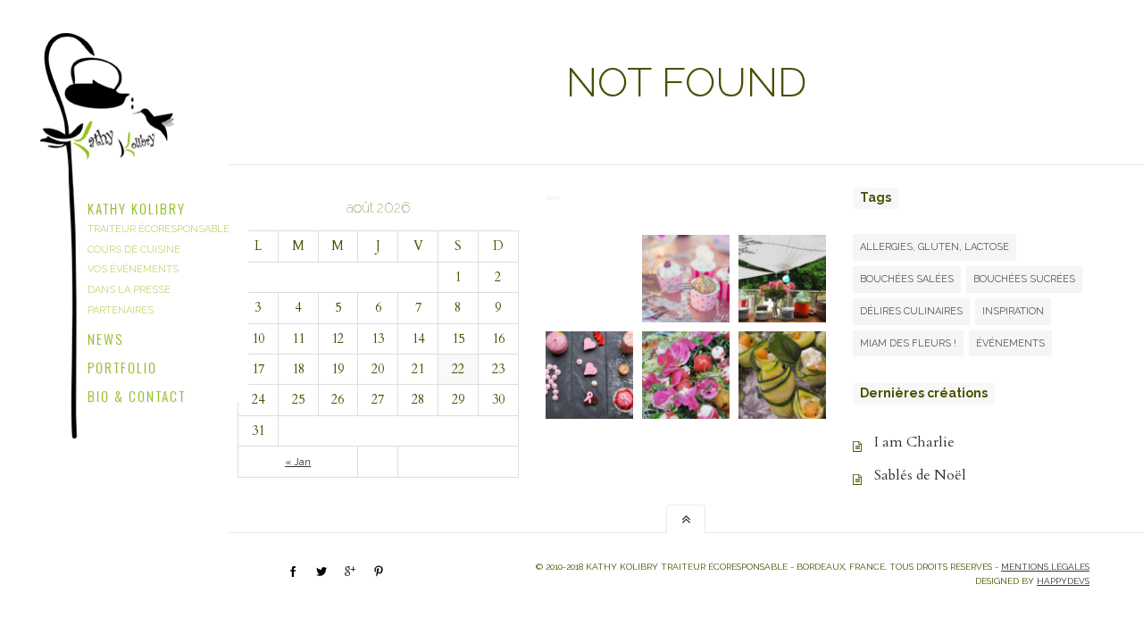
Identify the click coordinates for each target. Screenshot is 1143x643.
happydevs (1063, 581)
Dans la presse (129, 290)
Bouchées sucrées (1024, 279)
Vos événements (133, 269)
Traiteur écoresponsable (158, 229)
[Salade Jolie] (686, 375)
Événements (1010, 343)
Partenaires (121, 310)
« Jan (298, 461)
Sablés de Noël (920, 475)
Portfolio (122, 365)
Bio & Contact (137, 394)
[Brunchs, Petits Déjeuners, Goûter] (589, 278)
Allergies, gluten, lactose (934, 247)
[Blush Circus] (686, 278)
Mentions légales (1045, 567)
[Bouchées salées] (782, 375)
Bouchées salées (907, 279)
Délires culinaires (911, 311)
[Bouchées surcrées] (589, 375)
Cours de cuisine (134, 249)
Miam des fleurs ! (908, 343)
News (105, 337)
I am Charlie (914, 442)
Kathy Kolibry (137, 206)
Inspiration (1013, 311)
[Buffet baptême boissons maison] (782, 278)
